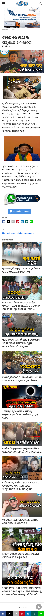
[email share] (13, 221)
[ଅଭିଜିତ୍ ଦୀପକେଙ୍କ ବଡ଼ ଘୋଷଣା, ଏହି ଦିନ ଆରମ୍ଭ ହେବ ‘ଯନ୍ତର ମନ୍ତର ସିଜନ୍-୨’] (22, 362)
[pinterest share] (17, 221)
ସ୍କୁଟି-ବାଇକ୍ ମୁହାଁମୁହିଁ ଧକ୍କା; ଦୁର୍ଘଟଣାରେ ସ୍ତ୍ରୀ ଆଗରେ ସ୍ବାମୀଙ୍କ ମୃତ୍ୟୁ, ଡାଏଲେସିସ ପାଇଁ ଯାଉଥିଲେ (21, 343)
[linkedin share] (22, 221)
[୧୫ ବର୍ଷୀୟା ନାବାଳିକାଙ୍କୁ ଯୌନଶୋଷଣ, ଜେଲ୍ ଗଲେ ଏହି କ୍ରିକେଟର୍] (22, 505)
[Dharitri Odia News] (22, 3)
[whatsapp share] (26, 221)
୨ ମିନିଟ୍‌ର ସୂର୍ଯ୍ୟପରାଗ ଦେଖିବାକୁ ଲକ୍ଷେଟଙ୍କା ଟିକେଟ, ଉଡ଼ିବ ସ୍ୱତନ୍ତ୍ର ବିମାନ (20, 414)
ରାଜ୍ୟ (13, 29)
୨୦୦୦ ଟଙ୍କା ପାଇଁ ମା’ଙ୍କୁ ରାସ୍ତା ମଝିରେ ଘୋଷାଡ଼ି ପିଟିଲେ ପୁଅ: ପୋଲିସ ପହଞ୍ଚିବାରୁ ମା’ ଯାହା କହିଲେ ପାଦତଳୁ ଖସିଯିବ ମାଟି (21, 591)
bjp (3, 233)
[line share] (31, 221)
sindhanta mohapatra (25, 233)
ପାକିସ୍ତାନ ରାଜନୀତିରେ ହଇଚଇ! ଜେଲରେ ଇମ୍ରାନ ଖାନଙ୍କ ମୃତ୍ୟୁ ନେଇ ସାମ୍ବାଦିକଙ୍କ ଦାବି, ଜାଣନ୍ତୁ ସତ (20, 485)
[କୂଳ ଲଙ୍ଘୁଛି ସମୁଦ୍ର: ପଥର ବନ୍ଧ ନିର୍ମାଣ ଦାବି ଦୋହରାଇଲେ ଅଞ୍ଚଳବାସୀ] (22, 254)
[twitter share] (8, 221)
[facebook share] (3, 221)
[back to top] (39, 607)
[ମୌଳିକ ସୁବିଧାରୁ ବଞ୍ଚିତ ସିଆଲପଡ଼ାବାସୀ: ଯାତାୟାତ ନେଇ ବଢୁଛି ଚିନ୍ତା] (22, 539)
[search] (41, 3)
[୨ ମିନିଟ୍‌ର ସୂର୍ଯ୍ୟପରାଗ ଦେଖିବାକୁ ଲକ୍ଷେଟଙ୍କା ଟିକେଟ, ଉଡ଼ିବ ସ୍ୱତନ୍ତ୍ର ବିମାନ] (22, 396)
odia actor (11, 233)
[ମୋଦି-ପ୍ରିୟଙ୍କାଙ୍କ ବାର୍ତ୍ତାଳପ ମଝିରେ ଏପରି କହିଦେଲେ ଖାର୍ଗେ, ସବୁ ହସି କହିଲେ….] (22, 434)
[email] (16, 613)
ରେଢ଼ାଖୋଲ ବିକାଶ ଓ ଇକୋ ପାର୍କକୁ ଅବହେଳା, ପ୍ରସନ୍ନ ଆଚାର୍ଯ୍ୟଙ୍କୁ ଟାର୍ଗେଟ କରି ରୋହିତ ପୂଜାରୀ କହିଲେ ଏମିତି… (21, 305)
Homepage (6, 29)
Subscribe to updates (21, 211)
